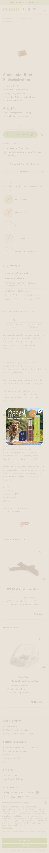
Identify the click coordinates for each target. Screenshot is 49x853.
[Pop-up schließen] (40, 411)
